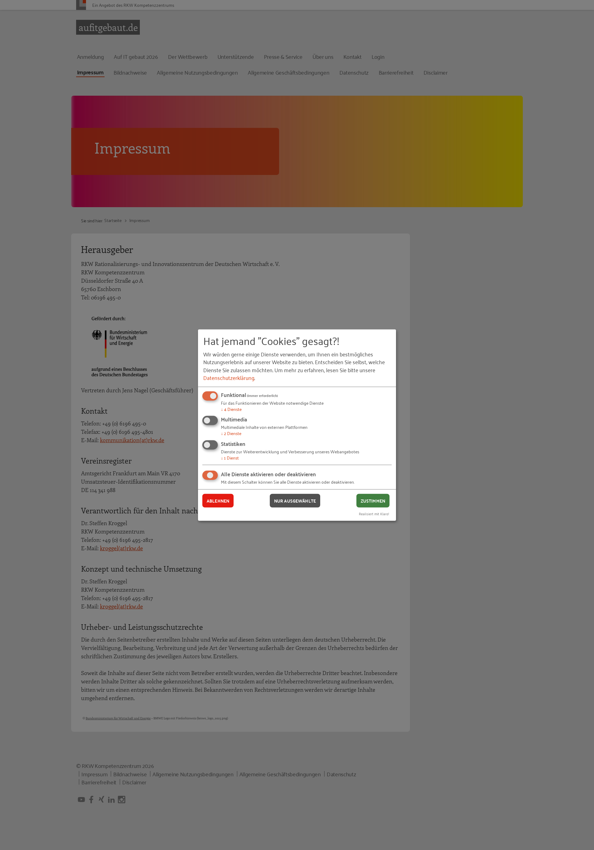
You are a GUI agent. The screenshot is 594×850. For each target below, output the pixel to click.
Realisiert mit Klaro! (374, 513)
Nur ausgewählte (295, 500)
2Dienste (231, 433)
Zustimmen (373, 500)
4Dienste (231, 409)
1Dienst (230, 457)
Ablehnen (218, 500)
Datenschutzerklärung (228, 377)
